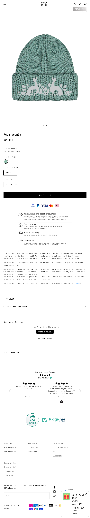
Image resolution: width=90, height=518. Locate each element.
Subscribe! (58, 456)
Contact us (33, 447)
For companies (10, 447)
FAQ (54, 452)
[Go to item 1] (43, 125)
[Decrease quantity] (7, 184)
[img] (45, 375)
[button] (10, 390)
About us (8, 443)
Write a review (45, 332)
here (78, 283)
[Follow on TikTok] (54, 495)
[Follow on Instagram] (54, 491)
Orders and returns (62, 447)
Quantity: (8, 179)
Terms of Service (12, 463)
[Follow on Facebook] (54, 487)
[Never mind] (86, 494)
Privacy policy (11, 471)
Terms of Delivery (13, 467)
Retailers (32, 452)
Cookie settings (12, 475)
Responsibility (35, 443)
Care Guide (58, 443)
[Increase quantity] (16, 184)
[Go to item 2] (46, 125)
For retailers (10, 452)
